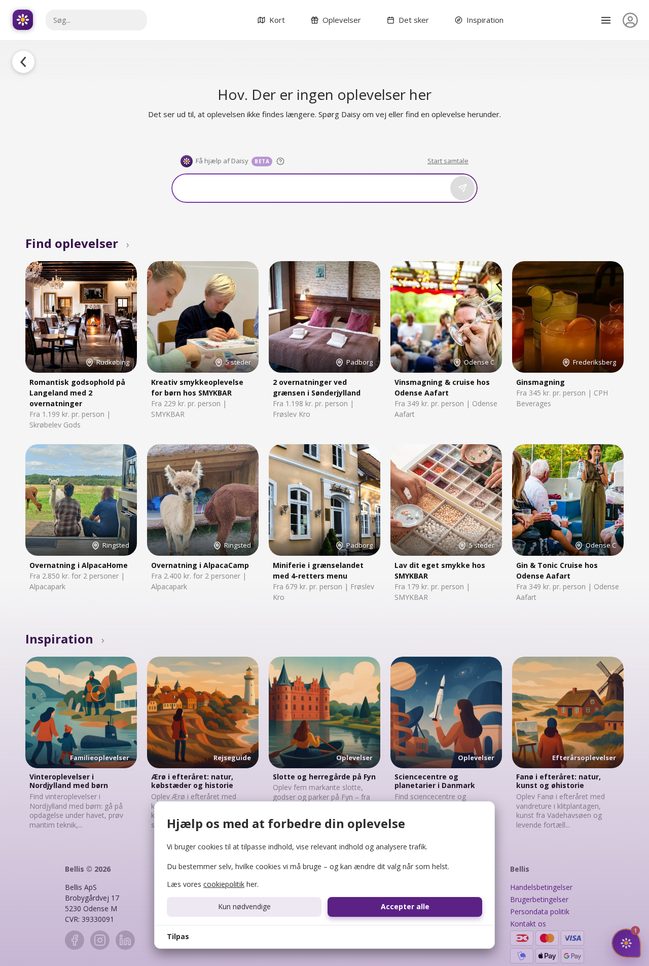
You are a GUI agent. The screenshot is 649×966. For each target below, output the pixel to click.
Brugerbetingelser (539, 899)
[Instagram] (100, 940)
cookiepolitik (223, 884)
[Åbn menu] (606, 20)
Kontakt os (528, 923)
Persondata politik (539, 911)
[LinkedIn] (125, 940)
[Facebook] (74, 940)
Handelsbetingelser (541, 887)
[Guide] (280, 161)
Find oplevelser (77, 243)
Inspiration (64, 638)
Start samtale (447, 160)
